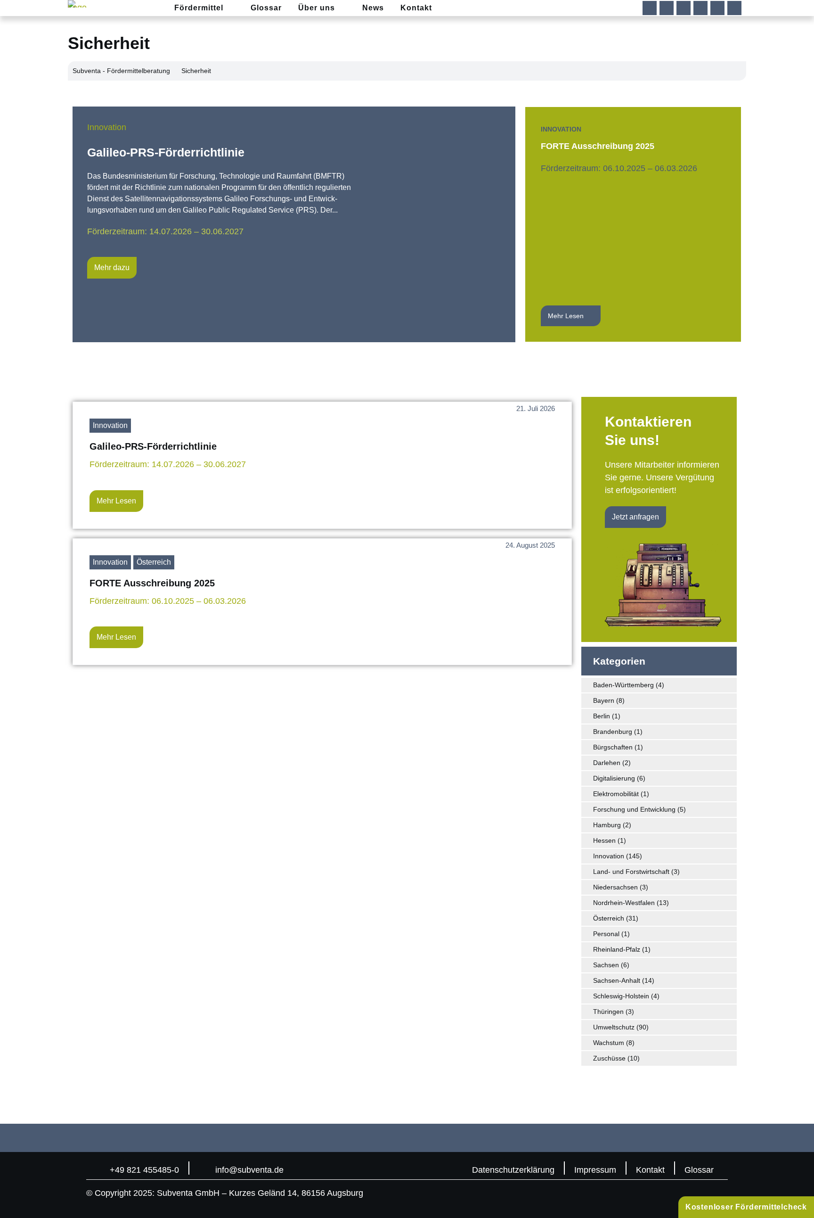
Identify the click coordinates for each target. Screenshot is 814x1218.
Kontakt (650, 1170)
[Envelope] (717, 8)
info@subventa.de (249, 1170)
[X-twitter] (700, 8)
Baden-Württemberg (623, 685)
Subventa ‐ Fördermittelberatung (121, 70)
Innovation (106, 127)
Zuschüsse (609, 1058)
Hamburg (607, 825)
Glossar (699, 1170)
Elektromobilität (616, 794)
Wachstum (608, 1042)
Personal (606, 934)
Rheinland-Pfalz (616, 949)
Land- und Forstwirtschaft (631, 871)
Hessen (604, 840)
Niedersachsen (615, 887)
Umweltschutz (614, 1027)
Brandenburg (612, 731)
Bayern (603, 700)
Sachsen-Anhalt (616, 980)
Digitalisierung (614, 778)
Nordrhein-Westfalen (624, 902)
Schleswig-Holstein (621, 996)
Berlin (601, 716)
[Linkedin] (666, 8)
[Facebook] (650, 8)
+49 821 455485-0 (144, 1170)
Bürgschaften (613, 747)
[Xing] (683, 8)
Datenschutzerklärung (513, 1170)
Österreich (154, 562)
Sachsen (606, 965)
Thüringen (608, 1011)
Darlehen (606, 762)
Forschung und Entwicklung (634, 809)
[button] (734, 8)
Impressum (595, 1170)
